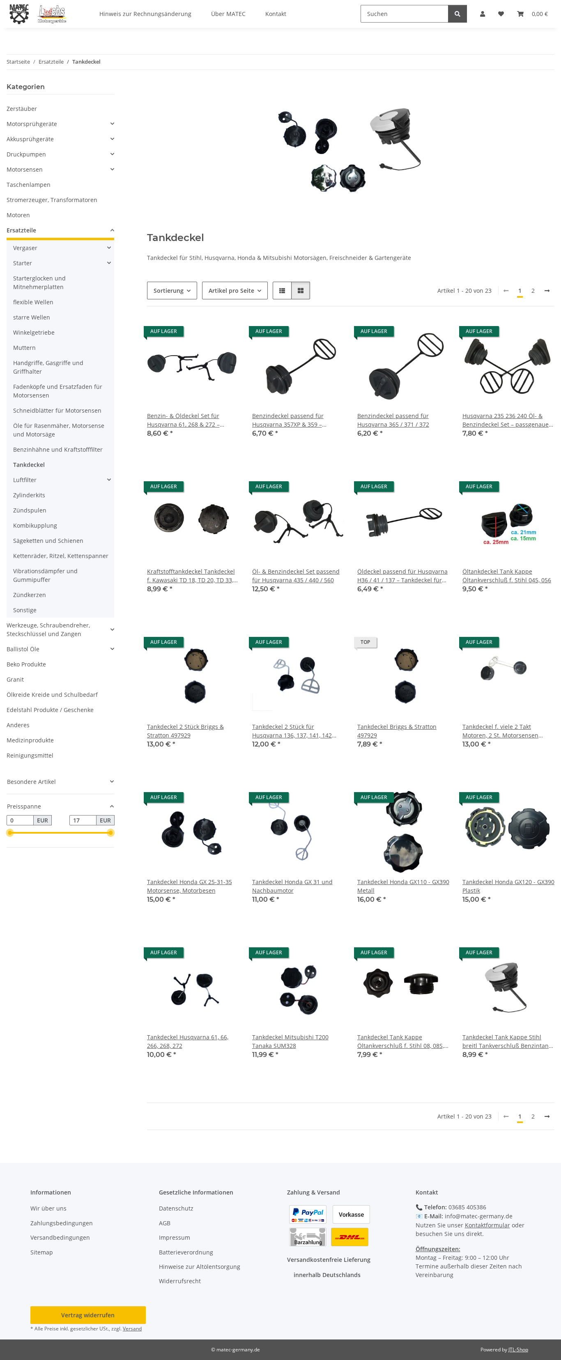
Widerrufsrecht (180, 1281)
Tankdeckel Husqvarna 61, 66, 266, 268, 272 (187, 1041)
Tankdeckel (29, 465)
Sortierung (169, 290)
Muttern (24, 347)
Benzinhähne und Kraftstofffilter (58, 449)
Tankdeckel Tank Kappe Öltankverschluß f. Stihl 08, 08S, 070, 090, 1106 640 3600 (400, 1041)
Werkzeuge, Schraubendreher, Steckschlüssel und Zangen (48, 629)
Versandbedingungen (60, 1237)
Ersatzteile (21, 230)
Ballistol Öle (23, 649)
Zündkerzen (29, 595)
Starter (22, 263)
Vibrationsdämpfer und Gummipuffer (45, 575)
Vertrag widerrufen (88, 1315)
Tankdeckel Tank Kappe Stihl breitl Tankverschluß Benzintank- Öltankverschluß (508, 1041)
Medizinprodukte (30, 740)
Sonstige (25, 610)
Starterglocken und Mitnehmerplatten (39, 282)
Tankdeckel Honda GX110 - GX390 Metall (403, 886)
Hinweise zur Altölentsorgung (199, 1266)
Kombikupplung (35, 525)
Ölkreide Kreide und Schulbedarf (52, 694)
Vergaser (25, 248)
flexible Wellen (33, 302)
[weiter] (547, 291)
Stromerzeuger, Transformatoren (52, 200)
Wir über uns (48, 1208)
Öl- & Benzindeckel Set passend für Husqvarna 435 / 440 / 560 (296, 575)
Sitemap (41, 1252)
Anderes (18, 725)
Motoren (18, 215)
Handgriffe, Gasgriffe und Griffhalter (48, 367)
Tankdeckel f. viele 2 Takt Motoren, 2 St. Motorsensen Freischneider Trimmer (500, 731)
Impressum (174, 1237)
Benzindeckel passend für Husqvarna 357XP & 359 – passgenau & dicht (288, 420)
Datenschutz (176, 1208)
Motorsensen (25, 169)
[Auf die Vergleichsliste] (204, 333)
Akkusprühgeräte (30, 139)
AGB (164, 1223)
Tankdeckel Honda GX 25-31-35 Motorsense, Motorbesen (189, 886)
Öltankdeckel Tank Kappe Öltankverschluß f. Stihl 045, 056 (506, 575)
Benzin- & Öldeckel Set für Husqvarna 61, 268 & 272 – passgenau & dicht (183, 420)
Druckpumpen (26, 154)
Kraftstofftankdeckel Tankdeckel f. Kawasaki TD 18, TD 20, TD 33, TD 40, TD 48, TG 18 (191, 575)
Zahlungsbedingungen (61, 1223)
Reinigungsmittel (30, 755)
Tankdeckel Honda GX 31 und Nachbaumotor (292, 886)
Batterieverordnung (186, 1252)
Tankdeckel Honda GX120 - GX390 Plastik (508, 886)
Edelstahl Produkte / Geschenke (50, 710)
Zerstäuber (22, 109)
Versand (132, 1328)
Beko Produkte (26, 664)
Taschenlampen (29, 184)
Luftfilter (25, 480)
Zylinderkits (29, 495)
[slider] (10, 833)
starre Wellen (31, 317)
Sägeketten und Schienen (48, 540)
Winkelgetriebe (34, 332)
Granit (15, 679)
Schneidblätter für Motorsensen (57, 410)
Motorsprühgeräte (32, 124)
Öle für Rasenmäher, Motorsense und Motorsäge (58, 430)
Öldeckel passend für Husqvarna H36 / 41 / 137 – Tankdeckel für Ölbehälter (402, 575)
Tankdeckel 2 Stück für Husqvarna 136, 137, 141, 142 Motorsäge (292, 731)
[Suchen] (457, 14)
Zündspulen (29, 510)
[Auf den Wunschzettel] (225, 333)
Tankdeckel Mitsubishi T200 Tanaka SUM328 (290, 1041)
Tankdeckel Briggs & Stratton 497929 (397, 731)
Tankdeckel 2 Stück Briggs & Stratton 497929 (185, 731)
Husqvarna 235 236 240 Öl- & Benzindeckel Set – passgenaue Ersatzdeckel (505, 420)
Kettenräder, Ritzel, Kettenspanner (60, 556)
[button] (282, 290)
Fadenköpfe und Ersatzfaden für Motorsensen (57, 391)
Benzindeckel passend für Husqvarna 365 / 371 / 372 (393, 420)
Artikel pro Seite (231, 290)
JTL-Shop (518, 1349)
